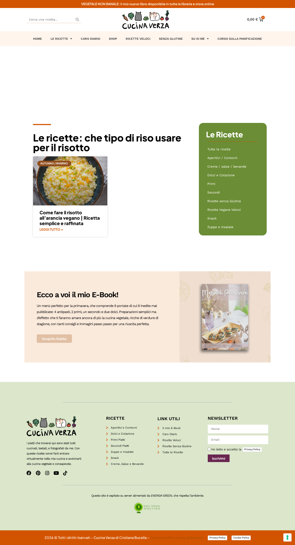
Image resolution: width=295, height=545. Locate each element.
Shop (113, 38)
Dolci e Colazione (221, 175)
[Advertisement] (147, 78)
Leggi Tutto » (51, 229)
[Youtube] (56, 473)
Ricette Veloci (138, 38)
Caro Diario (90, 38)
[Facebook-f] (29, 473)
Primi (211, 184)
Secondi (213, 192)
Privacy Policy (252, 449)
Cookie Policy (241, 537)
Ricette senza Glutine (224, 201)
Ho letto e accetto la (235, 449)
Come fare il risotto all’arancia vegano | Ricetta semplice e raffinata (70, 218)
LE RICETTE (59, 38)
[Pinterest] (38, 473)
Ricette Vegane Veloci (224, 210)
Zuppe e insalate (220, 227)
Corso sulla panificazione (239, 38)
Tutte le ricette (219, 149)
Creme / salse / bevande (226, 166)
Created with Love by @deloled (176, 537)
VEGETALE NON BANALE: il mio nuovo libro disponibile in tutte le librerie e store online (147, 4)
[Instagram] (47, 473)
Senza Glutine (171, 38)
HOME (37, 38)
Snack (212, 218)
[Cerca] (77, 19)
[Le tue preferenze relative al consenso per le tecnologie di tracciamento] (287, 537)
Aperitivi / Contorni (222, 158)
